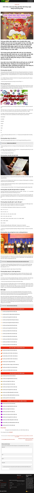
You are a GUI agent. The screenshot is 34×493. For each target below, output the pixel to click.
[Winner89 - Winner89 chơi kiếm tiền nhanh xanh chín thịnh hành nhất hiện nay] (5, 1)
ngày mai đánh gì (26, 435)
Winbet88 (20, 484)
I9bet (18, 483)
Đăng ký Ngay (3, 427)
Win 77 (20, 483)
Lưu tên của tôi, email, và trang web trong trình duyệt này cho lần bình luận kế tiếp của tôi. (17, 466)
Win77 (24, 484)
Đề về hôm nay (22, 435)
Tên (2, 454)
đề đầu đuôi (18, 435)
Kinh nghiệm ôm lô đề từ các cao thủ (8, 439)
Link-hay (17, 4)
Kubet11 (23, 483)
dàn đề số (14, 435)
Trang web (3, 462)
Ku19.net (20, 476)
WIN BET (11, 432)
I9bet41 (18, 485)
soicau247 (17, 436)
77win (18, 476)
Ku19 (18, 484)
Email (3, 458)
